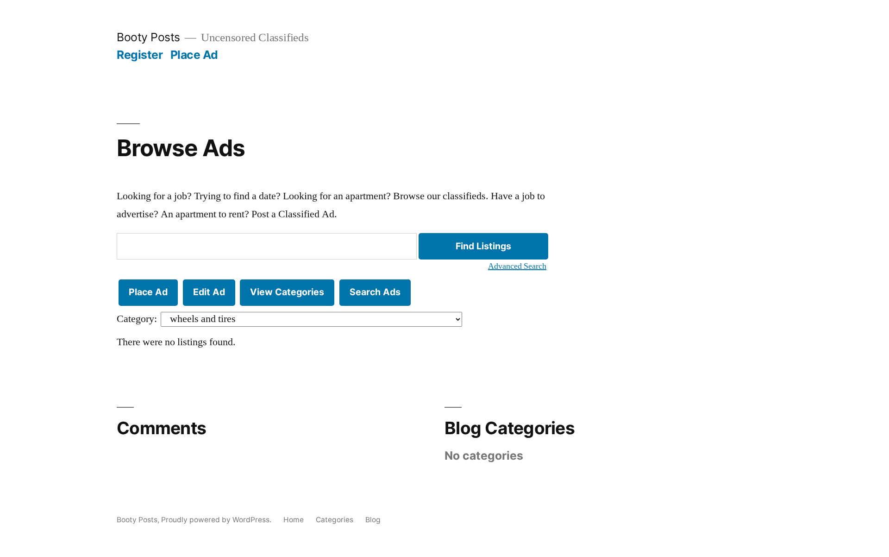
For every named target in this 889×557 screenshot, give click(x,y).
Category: (137, 318)
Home (293, 519)
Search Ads (375, 291)
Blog (373, 519)
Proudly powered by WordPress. (217, 519)
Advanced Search (517, 266)
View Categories (287, 291)
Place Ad (194, 55)
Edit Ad (209, 291)
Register (140, 55)
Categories (334, 519)
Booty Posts (148, 37)
